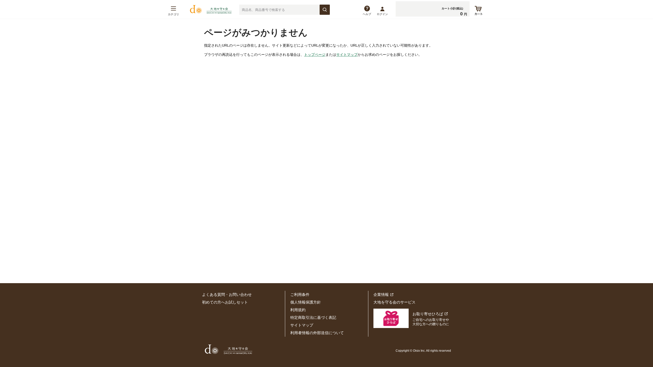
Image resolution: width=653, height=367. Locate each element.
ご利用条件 (299, 294)
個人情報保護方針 (305, 302)
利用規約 (298, 310)
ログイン (382, 14)
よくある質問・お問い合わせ (227, 294)
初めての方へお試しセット (225, 302)
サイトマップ (347, 55)
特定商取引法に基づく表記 (313, 317)
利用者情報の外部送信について (317, 333)
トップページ (314, 55)
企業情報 (381, 294)
